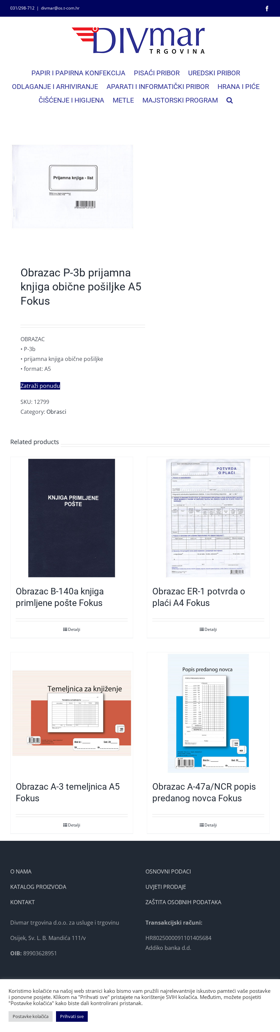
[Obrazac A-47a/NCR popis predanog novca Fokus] (208, 713)
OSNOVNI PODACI (168, 871)
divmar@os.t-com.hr (60, 8)
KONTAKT (22, 902)
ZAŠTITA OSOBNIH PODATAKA (183, 902)
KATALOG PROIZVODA (38, 887)
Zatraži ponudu (40, 386)
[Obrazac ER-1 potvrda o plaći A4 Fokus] (208, 518)
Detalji (74, 629)
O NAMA (20, 871)
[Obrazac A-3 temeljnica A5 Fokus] (72, 713)
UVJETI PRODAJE (165, 887)
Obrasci (56, 411)
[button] (229, 100)
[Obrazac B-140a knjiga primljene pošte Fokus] (72, 518)
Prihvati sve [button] (72, 1016)
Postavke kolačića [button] (30, 1016)
